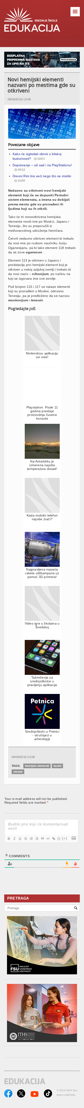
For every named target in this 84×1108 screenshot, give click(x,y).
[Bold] (8, 838)
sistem (18, 771)
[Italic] (14, 838)
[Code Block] (48, 838)
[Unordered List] (36, 838)
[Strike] (25, 838)
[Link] (53, 838)
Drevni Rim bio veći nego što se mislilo (42, 176)
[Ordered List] (31, 838)
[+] (64, 838)
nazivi (57, 766)
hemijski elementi (37, 766)
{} (59, 838)
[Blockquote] (42, 838)
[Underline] (20, 838)
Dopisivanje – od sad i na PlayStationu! (42, 165)
